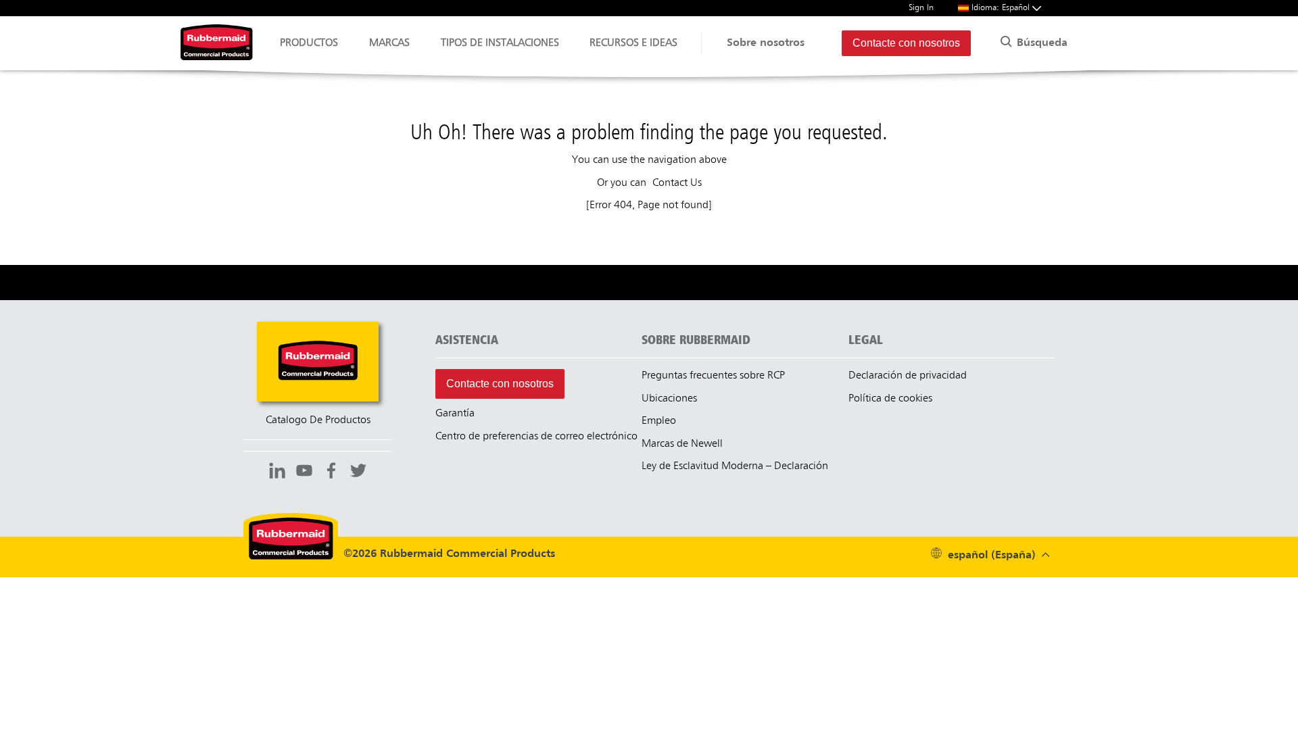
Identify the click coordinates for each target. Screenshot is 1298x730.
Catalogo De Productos (318, 420)
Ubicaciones (669, 398)
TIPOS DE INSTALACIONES (500, 43)
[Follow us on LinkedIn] (277, 472)
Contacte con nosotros (906, 43)
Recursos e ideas (633, 43)
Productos (309, 43)
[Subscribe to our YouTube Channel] (304, 472)
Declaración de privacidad (907, 375)
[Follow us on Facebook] (331, 472)
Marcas (389, 43)
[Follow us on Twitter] (358, 472)
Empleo (659, 421)
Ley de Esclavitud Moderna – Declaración (735, 466)
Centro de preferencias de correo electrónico (536, 436)
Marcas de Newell (682, 444)
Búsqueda (1040, 43)
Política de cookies (890, 398)
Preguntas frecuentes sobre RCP (713, 375)
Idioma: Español (1001, 7)
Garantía (455, 413)
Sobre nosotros (765, 43)
